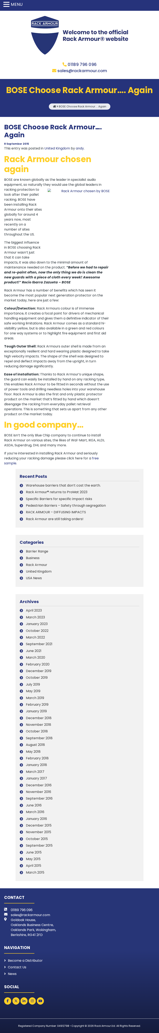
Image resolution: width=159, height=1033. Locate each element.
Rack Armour (36, 564)
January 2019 (36, 711)
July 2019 (33, 684)
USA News (34, 578)
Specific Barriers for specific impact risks (59, 498)
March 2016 (35, 812)
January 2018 (36, 764)
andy (80, 148)
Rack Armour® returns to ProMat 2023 (56, 492)
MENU (17, 4)
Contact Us (17, 967)
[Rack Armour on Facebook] (7, 1001)
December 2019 (38, 671)
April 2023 (34, 610)
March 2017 (35, 771)
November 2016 (38, 791)
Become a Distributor (25, 960)
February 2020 (37, 664)
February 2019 (37, 704)
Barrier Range (37, 551)
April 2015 (33, 865)
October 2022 (37, 630)
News (12, 973)
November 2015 (38, 832)
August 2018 (35, 744)
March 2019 (35, 698)
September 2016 (39, 798)
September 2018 (39, 738)
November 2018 (38, 724)
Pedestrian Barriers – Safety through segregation (66, 505)
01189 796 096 (82, 64)
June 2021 (33, 650)
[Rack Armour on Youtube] (40, 1001)
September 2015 (39, 845)
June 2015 (34, 852)
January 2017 (36, 778)
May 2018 (33, 751)
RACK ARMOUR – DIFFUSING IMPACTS (56, 512)
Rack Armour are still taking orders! (54, 519)
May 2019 (33, 691)
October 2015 (37, 838)
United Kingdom (57, 148)
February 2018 (37, 758)
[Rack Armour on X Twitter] (15, 1001)
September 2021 (39, 644)
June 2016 (34, 805)
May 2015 (33, 859)
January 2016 (36, 818)
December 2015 (39, 825)
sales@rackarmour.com (82, 71)
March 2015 (35, 872)
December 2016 (39, 785)
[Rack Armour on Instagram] (32, 1001)
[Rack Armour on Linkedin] (24, 1001)
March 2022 (35, 637)
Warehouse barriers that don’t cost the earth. (63, 485)
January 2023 (37, 623)
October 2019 (37, 677)
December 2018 (39, 718)
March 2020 (35, 657)
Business (33, 558)
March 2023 (35, 617)
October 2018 (37, 731)
